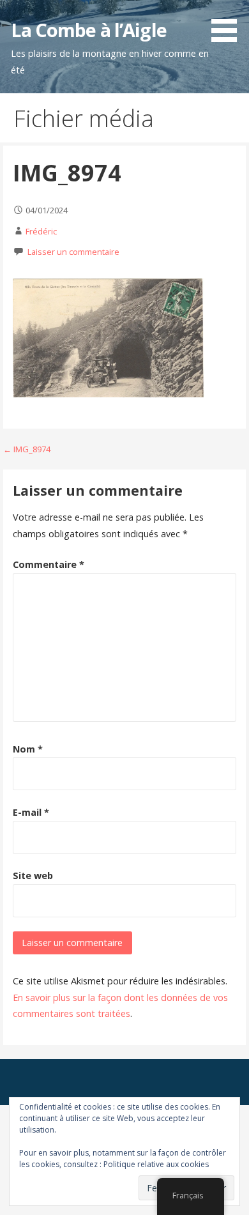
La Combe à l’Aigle (88, 29)
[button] (228, 23)
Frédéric (41, 231)
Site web (33, 875)
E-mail (31, 812)
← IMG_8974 (26, 449)
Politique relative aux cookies (156, 1164)
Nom (28, 749)
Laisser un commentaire (73, 251)
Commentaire (48, 564)
